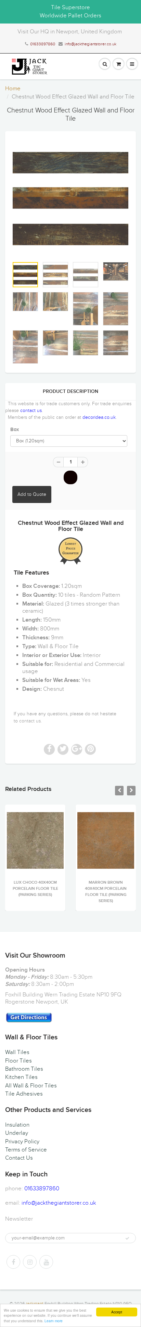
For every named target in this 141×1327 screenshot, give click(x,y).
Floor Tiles (18, 1060)
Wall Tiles (17, 1052)
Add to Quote (31, 494)
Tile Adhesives (24, 1093)
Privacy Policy (22, 1141)
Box (14, 429)
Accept (116, 1311)
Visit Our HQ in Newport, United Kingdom (69, 31)
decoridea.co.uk (99, 417)
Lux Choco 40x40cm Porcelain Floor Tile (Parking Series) (35, 889)
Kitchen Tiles (21, 1077)
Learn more (53, 1320)
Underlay (16, 1133)
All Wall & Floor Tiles (31, 1085)
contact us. (30, 721)
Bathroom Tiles (24, 1069)
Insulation (17, 1125)
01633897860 (42, 44)
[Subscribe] (127, 1238)
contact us (31, 410)
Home (13, 88)
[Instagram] (30, 1262)
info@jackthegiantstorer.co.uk (90, 44)
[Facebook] (13, 1262)
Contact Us (19, 1158)
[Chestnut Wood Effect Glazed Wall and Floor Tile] (70, 198)
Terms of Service (26, 1149)
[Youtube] (46, 1262)
